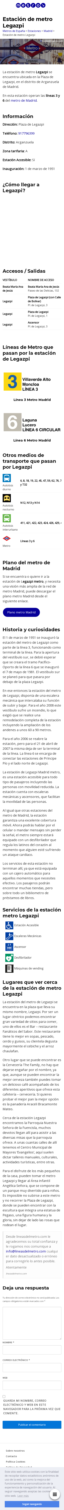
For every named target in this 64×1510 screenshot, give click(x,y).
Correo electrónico (16, 1360)
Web (5, 1377)
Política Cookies (15, 1461)
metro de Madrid (24, 100)
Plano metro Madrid (21, 612)
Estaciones (34, 31)
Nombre (8, 1342)
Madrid (48, 31)
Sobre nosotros (15, 1450)
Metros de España (14, 31)
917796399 (26, 133)
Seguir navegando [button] (32, 1504)
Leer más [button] (23, 1496)
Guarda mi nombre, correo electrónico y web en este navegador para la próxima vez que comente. (32, 1407)
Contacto (11, 1456)
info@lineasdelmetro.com (26, 1251)
